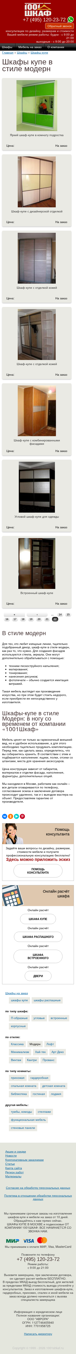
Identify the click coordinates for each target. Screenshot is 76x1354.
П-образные (19, 1018)
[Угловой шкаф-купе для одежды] (36, 496)
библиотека (19, 1094)
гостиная (39, 1094)
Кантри (32, 1060)
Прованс (48, 1060)
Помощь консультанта (38, 870)
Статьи (10, 1164)
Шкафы (22, 52)
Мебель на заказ (29, 47)
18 (23, 619)
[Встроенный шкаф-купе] (36, 572)
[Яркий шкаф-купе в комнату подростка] (36, 114)
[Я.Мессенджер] (16, 816)
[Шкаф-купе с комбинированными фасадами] (36, 419)
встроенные (59, 1018)
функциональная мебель (28, 1119)
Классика (17, 1044)
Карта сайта (13, 1168)
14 (60, 614)
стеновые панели (23, 1127)
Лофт (50, 1044)
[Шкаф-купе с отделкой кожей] (36, 267)
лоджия (56, 1094)
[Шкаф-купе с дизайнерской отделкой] (36, 190)
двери (38, 976)
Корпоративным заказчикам (24, 1159)
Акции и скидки (15, 1151)
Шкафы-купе (39, 52)
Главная (8, 52)
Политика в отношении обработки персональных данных (38, 1197)
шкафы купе (19, 1000)
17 (15, 619)
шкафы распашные (47, 1000)
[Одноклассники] (10, 816)
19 (31, 619)
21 (47, 619)
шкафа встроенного (38, 956)
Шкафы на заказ (16, 993)
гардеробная (39, 1077)
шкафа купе (38, 919)
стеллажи (44, 1111)
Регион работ (14, 1172)
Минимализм (20, 1052)
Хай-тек (40, 1052)
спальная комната (23, 1085)
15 (68, 614)
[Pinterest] (22, 816)
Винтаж (16, 1060)
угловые (39, 1018)
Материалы (13, 1176)
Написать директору (38, 1334)
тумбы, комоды (21, 1111)
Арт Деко (58, 1052)
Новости (11, 1155)
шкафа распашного (38, 937)
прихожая (17, 1077)
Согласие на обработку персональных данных (38, 1187)
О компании (56, 47)
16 (6, 619)
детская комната (53, 1085)
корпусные (18, 1026)
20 (39, 619)
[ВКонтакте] (4, 816)
